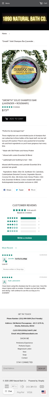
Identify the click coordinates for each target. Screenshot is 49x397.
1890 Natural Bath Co (17, 381)
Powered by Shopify (36, 381)
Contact (24, 358)
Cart (45, 3)
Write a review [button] (24, 238)
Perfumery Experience (24, 343)
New (24, 352)
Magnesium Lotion (24, 349)
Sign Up (41, 368)
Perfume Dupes (24, 346)
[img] (7, 255)
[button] (7, 107)
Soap (25, 355)
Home (4, 34)
